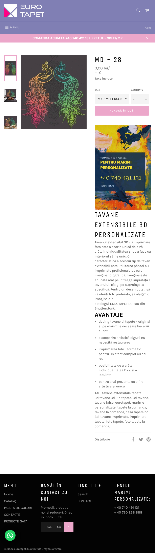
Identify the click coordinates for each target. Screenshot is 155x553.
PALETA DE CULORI (18, 508)
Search (83, 494)
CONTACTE (12, 515)
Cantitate (137, 89)
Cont (148, 27)
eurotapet (20, 548)
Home (8, 494)
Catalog (10, 501)
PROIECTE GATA (15, 521)
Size (97, 89)
